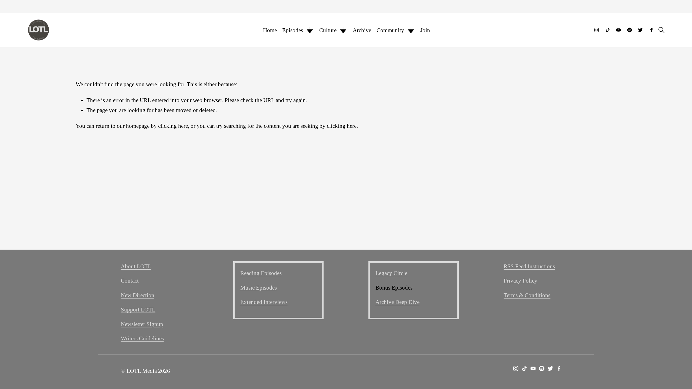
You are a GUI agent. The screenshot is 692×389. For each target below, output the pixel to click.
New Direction (137, 295)
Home (270, 30)
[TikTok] (607, 30)
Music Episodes (258, 287)
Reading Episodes (261, 273)
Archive (362, 30)
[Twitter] (640, 30)
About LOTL (136, 266)
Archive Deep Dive (397, 302)
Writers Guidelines (142, 338)
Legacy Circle (391, 273)
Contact (130, 280)
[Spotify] (629, 30)
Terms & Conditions (527, 295)
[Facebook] (651, 30)
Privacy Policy (520, 280)
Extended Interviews (264, 302)
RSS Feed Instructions (529, 266)
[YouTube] (618, 30)
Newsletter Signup (142, 324)
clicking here (173, 126)
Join (425, 30)
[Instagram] (596, 30)
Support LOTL (138, 309)
